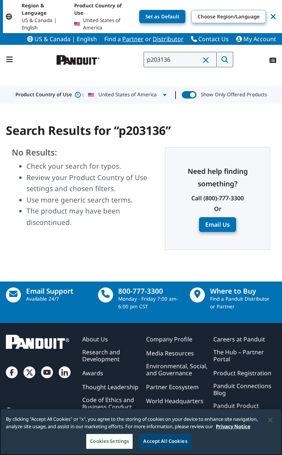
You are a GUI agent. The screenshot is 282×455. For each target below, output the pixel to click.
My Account (259, 39)
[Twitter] (29, 378)
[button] (207, 60)
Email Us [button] (217, 225)
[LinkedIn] (64, 378)
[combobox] (180, 59)
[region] (141, 431)
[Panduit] (78, 58)
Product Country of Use (49, 94)
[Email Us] (13, 294)
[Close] (270, 420)
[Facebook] (12, 378)
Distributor (168, 39)
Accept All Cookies (165, 441)
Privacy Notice (233, 426)
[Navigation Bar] (9, 59)
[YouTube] (47, 378)
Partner (133, 39)
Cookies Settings (109, 441)
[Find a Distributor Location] (197, 294)
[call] (105, 294)
